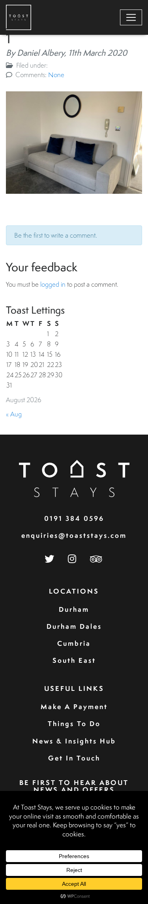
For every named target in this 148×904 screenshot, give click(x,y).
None (56, 74)
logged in (53, 284)
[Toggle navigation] (131, 17)
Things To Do (74, 723)
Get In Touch (74, 757)
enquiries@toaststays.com (74, 535)
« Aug (14, 413)
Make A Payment (74, 706)
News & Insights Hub (74, 740)
